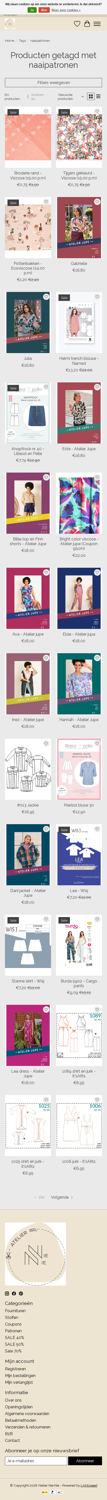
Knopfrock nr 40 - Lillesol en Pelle (28, 451)
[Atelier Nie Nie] (10, 24)
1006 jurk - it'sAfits (79, 1161)
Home (9, 40)
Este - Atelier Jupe (79, 448)
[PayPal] (52, 1492)
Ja (32, 10)
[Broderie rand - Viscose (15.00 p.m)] (28, 137)
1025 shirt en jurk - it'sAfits (27, 1164)
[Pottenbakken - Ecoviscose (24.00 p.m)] (28, 227)
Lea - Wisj (79, 890)
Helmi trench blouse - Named (79, 360)
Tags (22, 40)
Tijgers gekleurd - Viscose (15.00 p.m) (79, 175)
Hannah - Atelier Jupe (79, 719)
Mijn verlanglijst (19, 1382)
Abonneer (85, 1461)
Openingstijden (19, 1407)
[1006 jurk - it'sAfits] (79, 1125)
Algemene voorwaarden (27, 1413)
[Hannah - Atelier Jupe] (79, 683)
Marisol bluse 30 (79, 805)
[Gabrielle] (79, 227)
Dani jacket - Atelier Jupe (28, 893)
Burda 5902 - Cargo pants (79, 983)
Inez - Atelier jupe (28, 719)
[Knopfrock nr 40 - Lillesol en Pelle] (28, 413)
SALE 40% (14, 1337)
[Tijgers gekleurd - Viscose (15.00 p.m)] (79, 137)
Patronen (13, 1331)
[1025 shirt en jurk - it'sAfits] (28, 1125)
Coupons (13, 1324)
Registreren (15, 1369)
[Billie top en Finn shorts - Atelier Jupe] (28, 503)
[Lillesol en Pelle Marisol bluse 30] (79, 769)
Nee (44, 10)
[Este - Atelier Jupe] (79, 413)
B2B (9, 1433)
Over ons (13, 1400)
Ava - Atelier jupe (28, 634)
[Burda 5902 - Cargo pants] (79, 945)
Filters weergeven (53, 82)
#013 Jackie (28, 805)
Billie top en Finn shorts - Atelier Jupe (28, 541)
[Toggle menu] (97, 24)
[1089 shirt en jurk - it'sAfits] (79, 1035)
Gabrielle (79, 263)
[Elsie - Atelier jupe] (79, 598)
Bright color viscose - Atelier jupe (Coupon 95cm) (79, 544)
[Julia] (28, 322)
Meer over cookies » (66, 10)
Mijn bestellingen (20, 1375)
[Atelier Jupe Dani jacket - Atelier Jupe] (28, 854)
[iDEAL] (45, 1492)
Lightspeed (89, 1485)
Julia (28, 358)
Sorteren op (37, 97)
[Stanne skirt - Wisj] (28, 945)
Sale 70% (13, 1351)
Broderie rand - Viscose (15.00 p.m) (28, 175)
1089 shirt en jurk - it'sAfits (79, 1073)
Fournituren (15, 1310)
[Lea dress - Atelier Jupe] (28, 1035)
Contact (12, 1440)
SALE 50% (14, 1344)
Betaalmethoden (20, 1420)
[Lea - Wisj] (79, 854)
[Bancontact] (60, 1492)
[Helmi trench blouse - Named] (79, 322)
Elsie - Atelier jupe (79, 634)
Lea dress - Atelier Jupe (28, 1073)
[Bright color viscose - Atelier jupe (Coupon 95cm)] (79, 503)
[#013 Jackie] (28, 769)
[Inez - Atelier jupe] (28, 683)
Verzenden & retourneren (28, 1427)
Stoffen (11, 1317)
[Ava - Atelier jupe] (28, 598)
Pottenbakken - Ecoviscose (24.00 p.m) (28, 268)
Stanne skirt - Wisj (28, 981)
